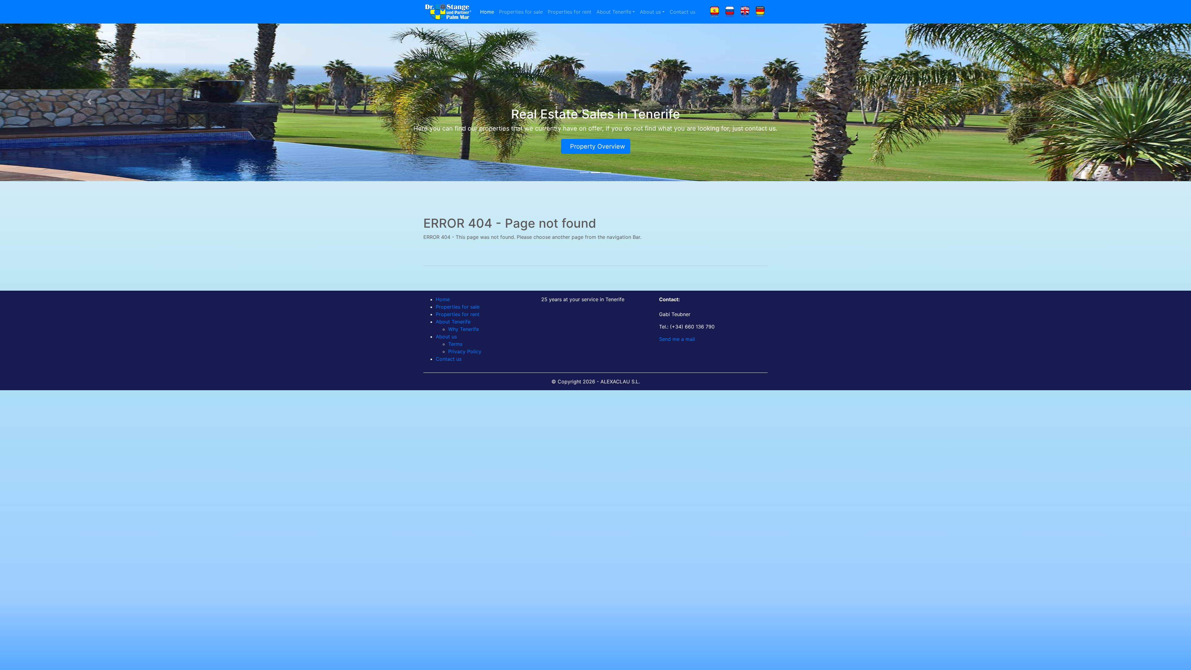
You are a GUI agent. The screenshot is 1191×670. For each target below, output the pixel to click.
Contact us (682, 12)
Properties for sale (521, 12)
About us (650, 12)
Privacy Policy (464, 351)
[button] (89, 101)
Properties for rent (569, 12)
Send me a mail (677, 339)
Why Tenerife (463, 329)
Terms (455, 344)
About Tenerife (613, 12)
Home (487, 12)
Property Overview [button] (595, 146)
